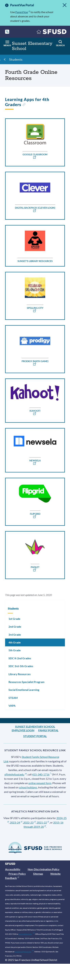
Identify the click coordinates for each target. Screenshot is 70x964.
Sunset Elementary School (35, 726)
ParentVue (21, 12)
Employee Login (23, 730)
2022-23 (28, 822)
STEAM (13, 697)
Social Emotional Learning (23, 689)
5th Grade (14, 650)
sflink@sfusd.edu (14, 774)
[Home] (52, 32)
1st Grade (14, 618)
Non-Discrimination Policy (43, 869)
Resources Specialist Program (26, 681)
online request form (39, 783)
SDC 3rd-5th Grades (20, 666)
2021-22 (42, 822)
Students (16, 59)
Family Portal (48, 730)
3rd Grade (14, 634)
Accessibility (12, 869)
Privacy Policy (17, 873)
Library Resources (19, 674)
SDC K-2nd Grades (19, 658)
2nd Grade (14, 626)
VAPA (11, 705)
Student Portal (35, 736)
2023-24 (15, 822)
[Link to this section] (23, 105)
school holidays (28, 787)
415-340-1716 (40, 774)
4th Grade (14, 642)
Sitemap (38, 873)
